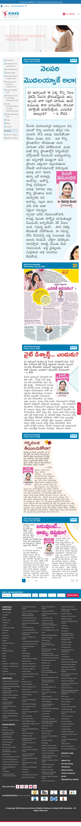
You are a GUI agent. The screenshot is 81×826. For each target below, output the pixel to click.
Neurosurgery (46, 689)
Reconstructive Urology (68, 664)
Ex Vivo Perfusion (27, 684)
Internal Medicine (27, 747)
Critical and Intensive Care (30, 644)
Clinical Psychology (28, 627)
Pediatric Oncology (47, 769)
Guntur (4, 653)
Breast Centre (6, 754)
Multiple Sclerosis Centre (49, 660)
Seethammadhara (7, 651)
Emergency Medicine (28, 669)
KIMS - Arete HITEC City (9, 674)
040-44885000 (70, 14)
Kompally (5, 669)
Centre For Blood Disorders (30, 611)
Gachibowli (5, 638)
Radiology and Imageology (69, 662)
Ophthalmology (46, 701)
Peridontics (64, 631)
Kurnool (4, 633)
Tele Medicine (65, 719)
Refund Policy (67, 770)
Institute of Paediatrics (9, 710)
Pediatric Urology (66, 619)
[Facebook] (17, 786)
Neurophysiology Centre (49, 687)
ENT (23, 679)
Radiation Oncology (67, 659)
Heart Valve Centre (27, 718)
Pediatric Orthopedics (48, 781)
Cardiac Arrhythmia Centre (10, 762)
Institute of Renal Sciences (10, 713)
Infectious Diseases (27, 733)
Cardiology (5, 771)
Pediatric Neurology (48, 764)
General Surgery (27, 694)
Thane (4, 658)
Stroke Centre (65, 704)
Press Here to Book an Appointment (49, 2)
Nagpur (4, 640)
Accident (5, 727)
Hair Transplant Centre (28, 706)
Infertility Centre (27, 735)
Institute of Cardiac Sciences (10, 681)
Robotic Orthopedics (67, 681)
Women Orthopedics (67, 746)
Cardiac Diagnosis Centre (9, 764)
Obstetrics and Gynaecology (50, 699)
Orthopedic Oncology (48, 719)
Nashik (4, 648)
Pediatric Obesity (47, 767)
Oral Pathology (46, 711)
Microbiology (45, 640)
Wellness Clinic (65, 743)
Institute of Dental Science (10, 684)
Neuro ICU (45, 675)
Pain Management (47, 731)
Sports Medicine (66, 701)
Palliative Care (46, 733)
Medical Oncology (47, 637)
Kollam (4, 661)
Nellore (4, 617)
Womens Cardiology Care (69, 749)
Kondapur (5, 615)
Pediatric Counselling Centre (50, 750)
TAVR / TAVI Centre (67, 716)
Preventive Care (66, 644)
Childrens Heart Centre (29, 620)
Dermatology (26, 653)
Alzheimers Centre (7, 730)
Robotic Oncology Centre (69, 678)
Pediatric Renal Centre (68, 606)
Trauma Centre (65, 726)
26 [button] (36, 580)
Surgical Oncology (66, 709)
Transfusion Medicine (67, 724)
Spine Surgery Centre (67, 699)
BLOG (63, 776)
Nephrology (45, 668)
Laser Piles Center (47, 618)
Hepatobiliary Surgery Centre (30, 723)
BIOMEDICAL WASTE (70, 779)
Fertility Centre (26, 689)
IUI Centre (25, 769)
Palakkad (5, 671)
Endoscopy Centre (27, 676)
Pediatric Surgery (66, 613)
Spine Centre (65, 696)
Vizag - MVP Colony (8, 643)
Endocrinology (26, 671)
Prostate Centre (66, 647)
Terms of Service (68, 773)
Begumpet (5, 635)
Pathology (45, 743)
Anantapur (5, 630)
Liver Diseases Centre (48, 627)
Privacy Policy (67, 764)
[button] (18, 6)
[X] (22, 786)
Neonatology (45, 665)
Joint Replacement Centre (30, 774)
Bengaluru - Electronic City (10, 666)
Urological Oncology (67, 731)
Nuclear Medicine (47, 696)
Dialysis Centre (26, 661)
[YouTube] (30, 786)
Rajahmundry (6, 620)
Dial (28, 2)
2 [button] (28, 580)
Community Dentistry (28, 630)
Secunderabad (6, 612)
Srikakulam (5, 622)
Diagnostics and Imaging (29, 658)
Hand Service (26, 709)
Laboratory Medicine (48, 611)
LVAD (43, 632)
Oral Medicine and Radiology (50, 708)
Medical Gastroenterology (49, 635)
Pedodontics (65, 628)
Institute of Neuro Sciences (10, 695)
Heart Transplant (27, 716)
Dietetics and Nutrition (29, 663)
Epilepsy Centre (26, 681)
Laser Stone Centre (47, 620)
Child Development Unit (29, 618)
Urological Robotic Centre (69, 734)
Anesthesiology (7, 737)
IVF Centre (25, 772)
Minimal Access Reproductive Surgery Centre (48, 644)
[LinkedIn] (35, 786)
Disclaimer (65, 767)
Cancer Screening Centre (9, 759)
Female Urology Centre (29, 686)
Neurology (45, 684)
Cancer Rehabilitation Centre (11, 756)
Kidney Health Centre (28, 777)
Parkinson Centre (47, 740)
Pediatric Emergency (48, 753)
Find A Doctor (65, 756)
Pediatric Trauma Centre (68, 616)
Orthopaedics (46, 716)
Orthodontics (46, 713)
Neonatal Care (46, 663)
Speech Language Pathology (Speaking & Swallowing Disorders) (69, 692)
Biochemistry (6, 744)
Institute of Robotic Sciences (10, 720)
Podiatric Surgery (66, 642)
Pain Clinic (45, 728)
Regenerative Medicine (68, 667)
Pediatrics (64, 625)
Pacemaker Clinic (47, 725)
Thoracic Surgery (66, 721)
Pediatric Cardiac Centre (49, 745)
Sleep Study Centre (67, 687)
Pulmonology (65, 656)
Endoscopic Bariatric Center (30, 674)
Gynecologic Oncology (29, 704)
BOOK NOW (73, 595)
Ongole (4, 625)
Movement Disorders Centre (50, 657)
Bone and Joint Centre (9, 747)
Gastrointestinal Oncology (30, 692)
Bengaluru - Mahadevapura (10, 663)
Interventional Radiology (29, 767)
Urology (63, 736)
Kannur (4, 645)
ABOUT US (65, 760)
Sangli (4, 656)
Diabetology (25, 656)
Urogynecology (66, 729)
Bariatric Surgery (7, 742)
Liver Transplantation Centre (50, 630)
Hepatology (25, 726)
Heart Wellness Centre (28, 721)
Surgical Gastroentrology (68, 706)
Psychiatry (64, 654)
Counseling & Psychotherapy (30, 641)
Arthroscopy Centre (8, 739)
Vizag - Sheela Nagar (8, 627)
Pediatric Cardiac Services (49, 748)
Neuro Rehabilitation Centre (50, 677)
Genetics (24, 697)
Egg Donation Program (29, 666)
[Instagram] (26, 786)
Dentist (24, 651)
